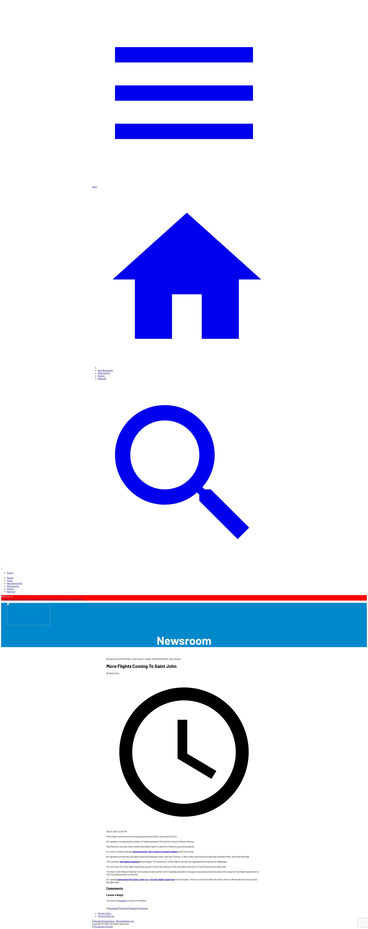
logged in (123, 900)
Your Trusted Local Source (71, 599)
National (102, 378)
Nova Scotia (104, 373)
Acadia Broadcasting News (14, 599)
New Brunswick (105, 370)
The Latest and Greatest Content (43, 599)
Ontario (101, 375)
